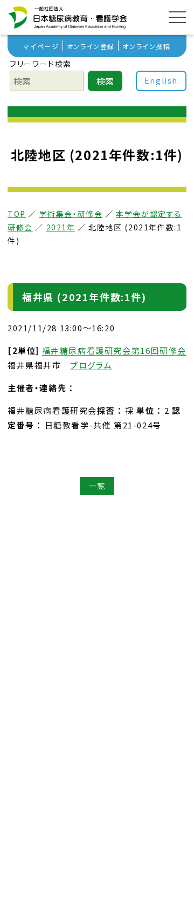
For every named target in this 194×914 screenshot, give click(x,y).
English (161, 80)
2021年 (60, 227)
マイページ (41, 46)
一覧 (96, 486)
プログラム (91, 365)
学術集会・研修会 (71, 213)
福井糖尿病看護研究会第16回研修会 (114, 350)
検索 (105, 80)
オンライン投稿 (146, 46)
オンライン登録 (91, 46)
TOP (17, 213)
